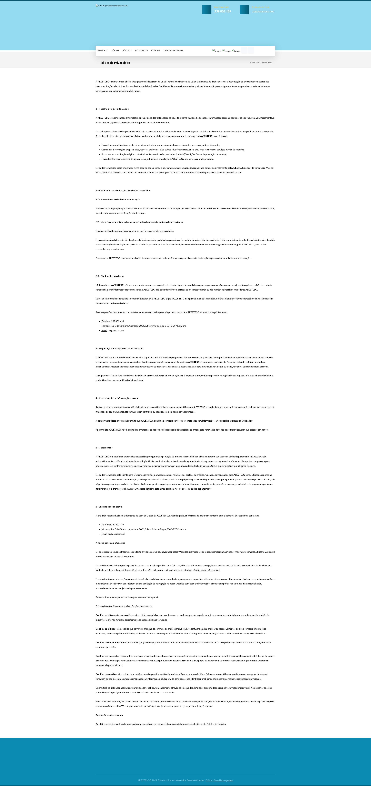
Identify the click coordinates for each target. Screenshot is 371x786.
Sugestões (193, 761)
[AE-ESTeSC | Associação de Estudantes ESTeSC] (114, 23)
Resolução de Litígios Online (247, 761)
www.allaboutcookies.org (248, 701)
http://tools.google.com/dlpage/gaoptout (192, 706)
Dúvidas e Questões (197, 757)
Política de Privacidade (244, 757)
